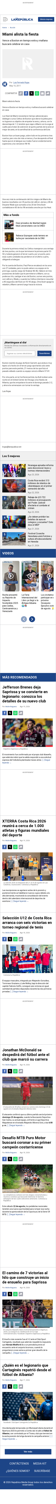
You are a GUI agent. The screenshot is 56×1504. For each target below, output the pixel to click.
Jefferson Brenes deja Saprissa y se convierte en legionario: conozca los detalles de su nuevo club (25, 694)
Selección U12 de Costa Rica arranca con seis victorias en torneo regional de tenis (27, 922)
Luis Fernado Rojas (21, 82)
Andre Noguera (11, 707)
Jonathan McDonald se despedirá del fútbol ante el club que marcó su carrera (25, 1055)
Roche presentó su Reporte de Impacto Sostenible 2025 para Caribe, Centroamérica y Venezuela (10, 603)
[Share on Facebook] (26, 93)
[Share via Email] (42, 93)
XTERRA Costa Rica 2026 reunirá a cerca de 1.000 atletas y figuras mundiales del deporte (25, 828)
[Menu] (5, 19)
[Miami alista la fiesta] (28, 63)
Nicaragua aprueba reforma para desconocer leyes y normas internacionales (40, 468)
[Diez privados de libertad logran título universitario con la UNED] (9, 224)
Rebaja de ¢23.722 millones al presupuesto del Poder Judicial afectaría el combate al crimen (39, 502)
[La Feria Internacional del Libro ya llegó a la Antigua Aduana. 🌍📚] (30, 576)
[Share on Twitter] (31, 93)
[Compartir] (48, 93)
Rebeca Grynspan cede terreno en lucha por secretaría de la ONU (32, 237)
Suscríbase (42, 1471)
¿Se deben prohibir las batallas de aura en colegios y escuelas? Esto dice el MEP (40, 520)
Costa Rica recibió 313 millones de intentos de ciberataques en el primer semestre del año (40, 484)
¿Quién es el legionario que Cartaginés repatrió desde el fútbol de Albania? (26, 1370)
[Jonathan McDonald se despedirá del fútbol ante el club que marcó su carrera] (27, 1091)
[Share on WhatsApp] (37, 93)
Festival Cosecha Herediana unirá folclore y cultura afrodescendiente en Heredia (40, 537)
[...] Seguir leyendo (18, 901)
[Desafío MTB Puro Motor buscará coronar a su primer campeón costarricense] (27, 1178)
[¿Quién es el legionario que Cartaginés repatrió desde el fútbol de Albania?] (27, 1406)
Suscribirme (44, 353)
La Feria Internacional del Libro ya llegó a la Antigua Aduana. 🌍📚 (30, 600)
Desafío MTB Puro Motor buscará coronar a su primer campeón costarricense (26, 1142)
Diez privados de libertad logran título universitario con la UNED (31, 224)
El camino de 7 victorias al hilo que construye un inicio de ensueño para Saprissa (25, 1277)
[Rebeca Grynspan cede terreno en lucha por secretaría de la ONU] (9, 237)
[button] (46, 19)
